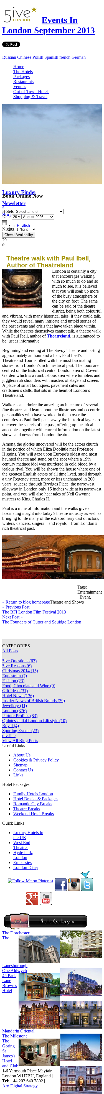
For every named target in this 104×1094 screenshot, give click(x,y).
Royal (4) (10, 725)
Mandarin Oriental (18, 1031)
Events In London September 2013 (48, 25)
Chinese (24, 57)
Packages (21, 76)
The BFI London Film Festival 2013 (34, 612)
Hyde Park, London (23, 855)
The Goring (8, 1043)
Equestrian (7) (14, 675)
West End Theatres (21, 845)
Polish (37, 57)
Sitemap (20, 765)
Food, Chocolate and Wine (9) (28, 685)
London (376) (14, 710)
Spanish (51, 57)
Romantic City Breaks (32, 803)
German (79, 57)
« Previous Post (15, 607)
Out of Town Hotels (31, 91)
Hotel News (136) (18, 695)
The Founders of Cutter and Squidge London (41, 622)
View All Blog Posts (20, 740)
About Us (22, 755)
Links (18, 775)
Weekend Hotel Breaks (33, 813)
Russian (9, 57)
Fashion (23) (13, 680)
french (64, 57)
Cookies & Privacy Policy (36, 760)
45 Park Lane (9, 978)
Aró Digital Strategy (20, 1085)
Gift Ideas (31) (15, 690)
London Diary (25, 867)
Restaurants (23, 81)
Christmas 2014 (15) (20, 670)
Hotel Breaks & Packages (35, 798)
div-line (9, 735)
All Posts (10, 650)
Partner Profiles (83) (19, 715)
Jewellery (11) (14, 705)
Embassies (22, 862)
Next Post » (12, 617)
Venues (19, 86)
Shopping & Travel (30, 96)
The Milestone (14, 1036)
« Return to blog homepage (26, 602)
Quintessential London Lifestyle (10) (34, 720)
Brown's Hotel (9, 988)
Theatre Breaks (26, 808)
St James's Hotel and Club (10, 1058)
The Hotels (23, 71)
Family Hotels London (33, 793)
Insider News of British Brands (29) (33, 700)
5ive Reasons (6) (17, 665)
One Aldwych (14, 970)
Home (18, 66)
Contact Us (23, 770)
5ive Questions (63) (19, 660)
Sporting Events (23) (20, 730)
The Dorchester (15, 933)
